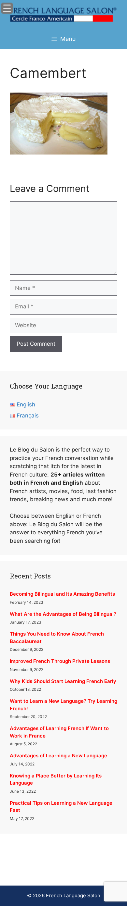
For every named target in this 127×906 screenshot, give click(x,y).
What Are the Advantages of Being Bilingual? (63, 614)
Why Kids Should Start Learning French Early (63, 681)
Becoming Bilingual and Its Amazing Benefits (62, 594)
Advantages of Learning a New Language (58, 755)
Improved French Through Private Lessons (60, 661)
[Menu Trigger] (7, 8)
